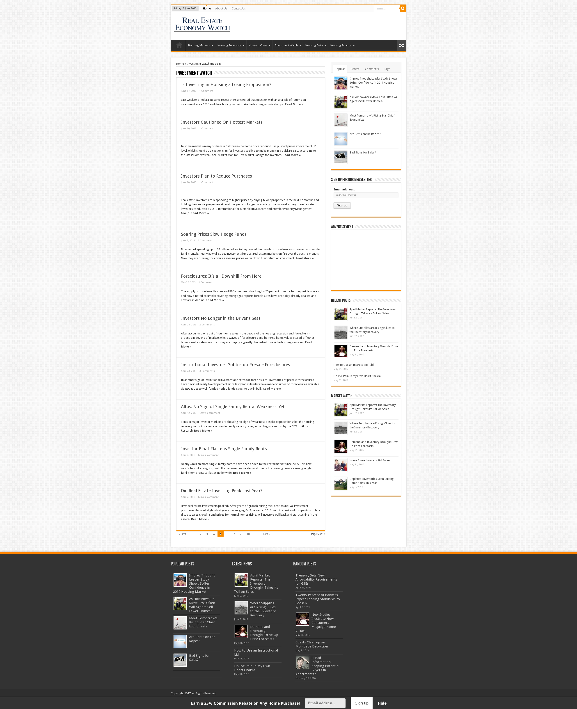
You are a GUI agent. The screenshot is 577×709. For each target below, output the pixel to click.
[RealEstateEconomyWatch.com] (202, 28)
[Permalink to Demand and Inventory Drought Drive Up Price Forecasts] (340, 351)
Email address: (344, 189)
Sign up (362, 703)
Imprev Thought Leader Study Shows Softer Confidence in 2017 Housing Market (374, 82)
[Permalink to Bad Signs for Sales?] (340, 157)
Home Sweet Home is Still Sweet (370, 460)
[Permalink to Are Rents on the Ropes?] (340, 139)
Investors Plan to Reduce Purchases (216, 176)
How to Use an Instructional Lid (354, 364)
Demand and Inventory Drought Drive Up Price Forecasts (264, 633)
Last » (266, 534)
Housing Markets (199, 45)
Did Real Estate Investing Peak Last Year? (221, 490)
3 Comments (207, 371)
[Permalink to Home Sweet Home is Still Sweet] (340, 465)
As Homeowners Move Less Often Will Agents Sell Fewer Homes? (202, 605)
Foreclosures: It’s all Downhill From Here (221, 276)
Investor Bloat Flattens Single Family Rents (224, 448)
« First (182, 534)
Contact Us (239, 8)
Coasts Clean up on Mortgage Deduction (311, 644)
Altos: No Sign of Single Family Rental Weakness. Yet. (233, 406)
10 (248, 534)
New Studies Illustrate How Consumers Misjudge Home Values (315, 623)
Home (207, 8)
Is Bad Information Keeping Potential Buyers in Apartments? (317, 666)
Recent (355, 69)
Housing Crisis (258, 45)
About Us (221, 8)
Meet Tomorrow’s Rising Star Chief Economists (203, 622)
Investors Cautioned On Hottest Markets (222, 122)
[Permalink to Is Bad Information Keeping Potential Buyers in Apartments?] (302, 662)
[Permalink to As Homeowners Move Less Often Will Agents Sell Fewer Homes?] (340, 102)
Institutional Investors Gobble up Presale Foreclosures (235, 364)
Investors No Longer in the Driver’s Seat (221, 318)
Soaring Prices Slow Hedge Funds (214, 234)
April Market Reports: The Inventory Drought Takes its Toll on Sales (256, 583)
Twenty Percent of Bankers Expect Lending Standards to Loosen (317, 599)
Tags (387, 69)
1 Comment (206, 90)
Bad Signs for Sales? (363, 152)
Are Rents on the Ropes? (365, 134)
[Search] (403, 8)
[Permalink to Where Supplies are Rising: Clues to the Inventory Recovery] (340, 332)
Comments (372, 69)
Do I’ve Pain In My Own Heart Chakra (357, 376)
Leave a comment (209, 413)
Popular (340, 69)
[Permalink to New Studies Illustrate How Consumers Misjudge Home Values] (302, 619)
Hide (382, 703)
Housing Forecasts (229, 45)
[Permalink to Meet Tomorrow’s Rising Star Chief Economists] (340, 120)
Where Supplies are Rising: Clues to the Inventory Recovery (263, 609)
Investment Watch (286, 45)
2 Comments (207, 324)
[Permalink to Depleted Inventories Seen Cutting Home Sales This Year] (340, 483)
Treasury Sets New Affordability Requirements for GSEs (316, 579)
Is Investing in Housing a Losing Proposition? (226, 84)
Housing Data (314, 45)
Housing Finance (340, 45)
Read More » (294, 104)
